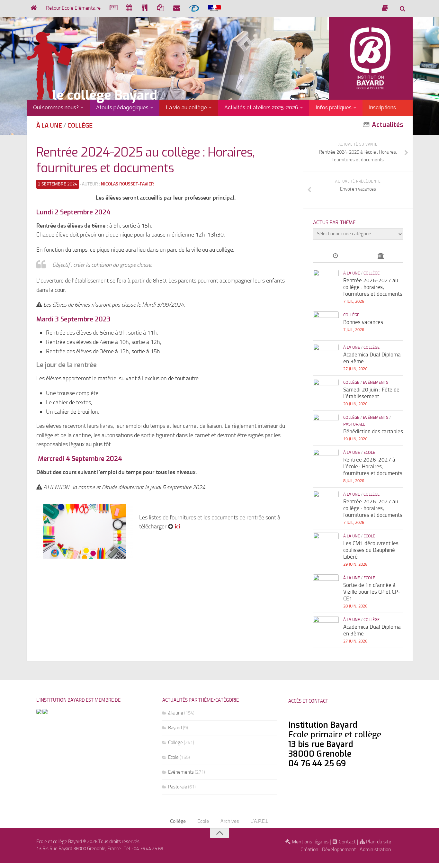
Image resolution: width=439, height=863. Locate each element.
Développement (339, 849)
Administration (375, 849)
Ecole (369, 452)
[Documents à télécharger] (160, 8)
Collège (80, 125)
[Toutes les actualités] (113, 8)
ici (178, 526)
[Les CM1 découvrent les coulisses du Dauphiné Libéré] (326, 545)
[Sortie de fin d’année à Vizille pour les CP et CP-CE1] (326, 587)
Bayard (175, 728)
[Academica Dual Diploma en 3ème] (326, 357)
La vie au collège (186, 107)
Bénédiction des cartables (373, 431)
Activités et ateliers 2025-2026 (261, 107)
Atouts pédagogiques (122, 107)
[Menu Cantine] (145, 8)
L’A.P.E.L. (259, 821)
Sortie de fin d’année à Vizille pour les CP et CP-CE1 (371, 592)
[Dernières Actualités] (335, 256)
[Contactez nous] (176, 8)
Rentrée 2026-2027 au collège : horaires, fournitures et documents (372, 287)
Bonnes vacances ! (364, 322)
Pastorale (354, 424)
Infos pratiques (334, 107)
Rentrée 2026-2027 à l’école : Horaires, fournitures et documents (372, 466)
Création (309, 849)
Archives (229, 821)
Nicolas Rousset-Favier (127, 184)
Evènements (375, 382)
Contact (346, 842)
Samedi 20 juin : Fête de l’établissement (371, 393)
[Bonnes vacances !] (326, 324)
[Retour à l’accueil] (33, 8)
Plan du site (378, 842)
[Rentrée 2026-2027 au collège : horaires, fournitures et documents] (326, 282)
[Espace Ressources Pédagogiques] (385, 8)
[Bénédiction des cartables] (326, 427)
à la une (49, 125)
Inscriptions (382, 107)
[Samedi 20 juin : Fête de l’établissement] (326, 392)
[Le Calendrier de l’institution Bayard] (129, 8)
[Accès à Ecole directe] (193, 8)
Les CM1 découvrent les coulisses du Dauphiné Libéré (371, 550)
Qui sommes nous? (56, 107)
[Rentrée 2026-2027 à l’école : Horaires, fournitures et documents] (326, 462)
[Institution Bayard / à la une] (380, 256)
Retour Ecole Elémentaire (73, 8)
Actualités (387, 125)
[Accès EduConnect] (214, 8)
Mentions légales (309, 842)
